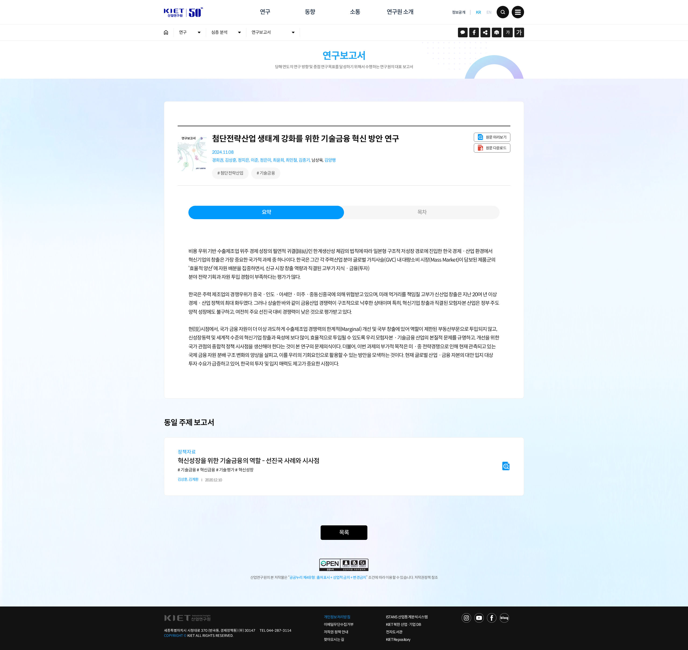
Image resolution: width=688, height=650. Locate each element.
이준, (255, 160)
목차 (422, 212)
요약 (266, 212)
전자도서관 (394, 632)
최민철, (292, 160)
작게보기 (508, 32)
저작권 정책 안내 (336, 632)
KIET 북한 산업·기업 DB (403, 624)
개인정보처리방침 (337, 617)
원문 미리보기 (496, 137)
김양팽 (330, 160)
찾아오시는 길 (334, 639)
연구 (265, 12)
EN (489, 12)
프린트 (496, 32)
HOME (166, 32)
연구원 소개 (400, 12)
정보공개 (458, 12)
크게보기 (519, 32)
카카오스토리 (463, 32)
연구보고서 (261, 32)
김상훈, (231, 160)
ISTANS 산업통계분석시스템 (407, 617)
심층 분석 (219, 32)
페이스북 (474, 32)
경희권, (218, 160)
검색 (503, 12)
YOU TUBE (479, 618)
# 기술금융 (266, 173)
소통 (355, 12)
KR (478, 12)
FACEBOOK (491, 618)
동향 (310, 12)
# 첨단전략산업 (230, 173)
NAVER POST (504, 618)
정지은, (244, 160)
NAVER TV (466, 618)
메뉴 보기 (518, 12)
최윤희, (279, 160)
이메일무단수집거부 (339, 624)
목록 (344, 532)
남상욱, (317, 160)
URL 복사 (485, 32)
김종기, (305, 160)
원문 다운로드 (496, 148)
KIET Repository (398, 639)
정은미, (266, 160)
